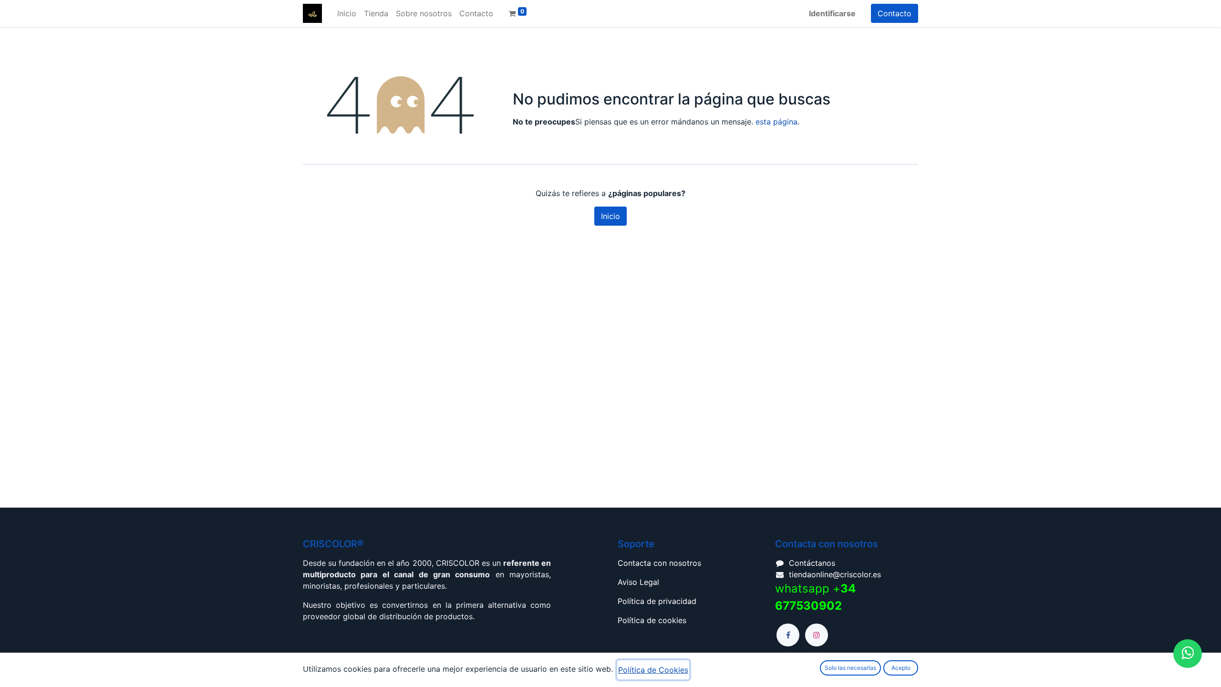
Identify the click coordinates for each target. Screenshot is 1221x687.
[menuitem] (346, 13)
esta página (776, 121)
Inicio (610, 216)
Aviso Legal (638, 582)
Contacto (894, 13)
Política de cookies (652, 620)
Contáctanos (812, 563)
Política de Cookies (653, 670)
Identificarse (832, 13)
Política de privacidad (657, 601)
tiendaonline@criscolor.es (835, 574)
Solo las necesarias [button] (850, 667)
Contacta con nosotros (659, 563)
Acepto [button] (901, 667)
